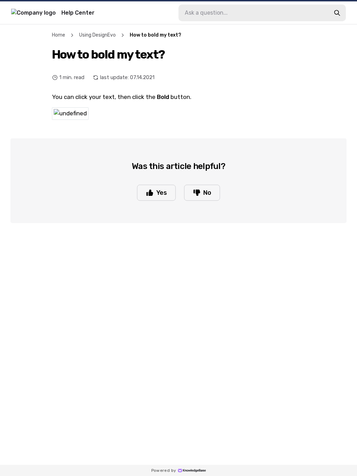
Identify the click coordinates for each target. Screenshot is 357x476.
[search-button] (337, 13)
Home (58, 35)
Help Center (77, 12)
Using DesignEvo (97, 35)
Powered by (163, 470)
